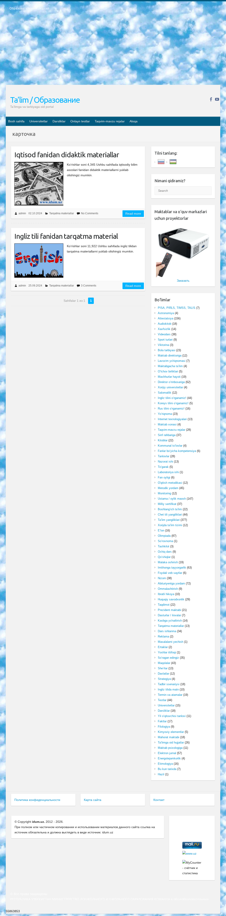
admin (22, 213)
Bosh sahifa (16, 121)
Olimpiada (164, 535)
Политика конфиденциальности (37, 800)
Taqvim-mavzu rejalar (110, 121)
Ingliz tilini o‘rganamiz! (172, 398)
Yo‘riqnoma (165, 413)
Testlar (162, 700)
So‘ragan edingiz (168, 657)
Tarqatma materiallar (61, 213)
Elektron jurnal (167, 753)
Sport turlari (165, 339)
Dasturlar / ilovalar (169, 615)
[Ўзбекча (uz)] (173, 161)
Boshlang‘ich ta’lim (170, 509)
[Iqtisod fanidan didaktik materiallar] (38, 183)
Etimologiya (165, 763)
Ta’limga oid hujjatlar (171, 742)
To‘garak (163, 466)
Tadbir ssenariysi (168, 684)
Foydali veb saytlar (170, 573)
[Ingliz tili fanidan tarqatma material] (38, 260)
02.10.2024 (35, 213)
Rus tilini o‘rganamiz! (171, 408)
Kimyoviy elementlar (171, 732)
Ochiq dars (165, 551)
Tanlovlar (163, 456)
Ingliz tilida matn (168, 689)
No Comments (89, 213)
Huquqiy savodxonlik (171, 599)
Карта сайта (92, 800)
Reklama (163, 636)
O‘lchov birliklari (168, 371)
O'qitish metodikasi (170, 482)
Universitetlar (38, 121)
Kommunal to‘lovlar (170, 445)
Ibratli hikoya (166, 594)
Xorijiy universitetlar (170, 387)
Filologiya (164, 726)
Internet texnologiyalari (172, 419)
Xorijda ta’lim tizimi (170, 525)
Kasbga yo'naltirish (170, 620)
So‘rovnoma (165, 541)
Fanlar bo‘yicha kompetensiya (177, 451)
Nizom (162, 578)
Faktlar (162, 721)
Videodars (164, 334)
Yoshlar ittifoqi (167, 652)
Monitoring (164, 493)
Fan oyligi (164, 477)
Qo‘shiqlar (164, 557)
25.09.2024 (35, 285)
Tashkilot (163, 546)
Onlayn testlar (80, 121)
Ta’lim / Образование (45, 99)
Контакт (158, 800)
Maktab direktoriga (169, 355)
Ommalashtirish (168, 588)
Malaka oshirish (168, 562)
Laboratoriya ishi (168, 472)
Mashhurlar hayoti (169, 376)
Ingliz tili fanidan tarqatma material (66, 236)
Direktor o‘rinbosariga (171, 382)
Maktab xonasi (167, 424)
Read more (133, 213)
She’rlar (163, 668)
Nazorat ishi (165, 461)
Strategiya (164, 679)
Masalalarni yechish (170, 641)
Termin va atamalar (170, 694)
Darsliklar (59, 121)
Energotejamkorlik (169, 758)
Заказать (183, 280)
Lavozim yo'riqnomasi (171, 360)
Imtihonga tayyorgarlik (172, 567)
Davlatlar (163, 673)
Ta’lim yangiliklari (169, 520)
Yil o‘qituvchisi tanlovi (172, 716)
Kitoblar (163, 440)
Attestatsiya (165, 318)
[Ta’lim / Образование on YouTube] (217, 99)
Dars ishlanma (167, 631)
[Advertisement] (113, 51)
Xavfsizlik (164, 329)
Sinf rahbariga (166, 435)
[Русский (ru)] (161, 161)
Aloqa (133, 121)
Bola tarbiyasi (166, 350)
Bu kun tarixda (167, 769)
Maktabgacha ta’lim (170, 366)
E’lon (161, 530)
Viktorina (163, 345)
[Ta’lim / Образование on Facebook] (211, 99)
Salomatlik (164, 392)
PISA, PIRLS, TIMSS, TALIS (176, 307)
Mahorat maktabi (168, 737)
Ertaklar (163, 647)
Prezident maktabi (169, 610)
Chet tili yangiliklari (170, 514)
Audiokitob (164, 323)
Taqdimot (164, 604)
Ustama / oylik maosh (172, 498)
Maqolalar (164, 663)
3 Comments (88, 285)
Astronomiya (166, 313)
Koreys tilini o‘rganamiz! (173, 403)
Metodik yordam (168, 488)
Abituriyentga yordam (171, 583)
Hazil (161, 774)
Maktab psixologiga (170, 747)
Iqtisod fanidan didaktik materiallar (66, 155)
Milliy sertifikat (167, 504)
